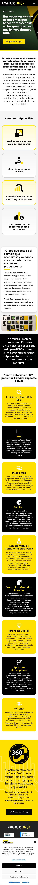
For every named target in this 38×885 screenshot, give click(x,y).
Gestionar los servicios (19, 860)
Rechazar (19, 871)
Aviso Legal (25, 882)
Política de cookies (14, 882)
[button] (35, 842)
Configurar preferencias (19, 877)
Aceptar (19, 866)
